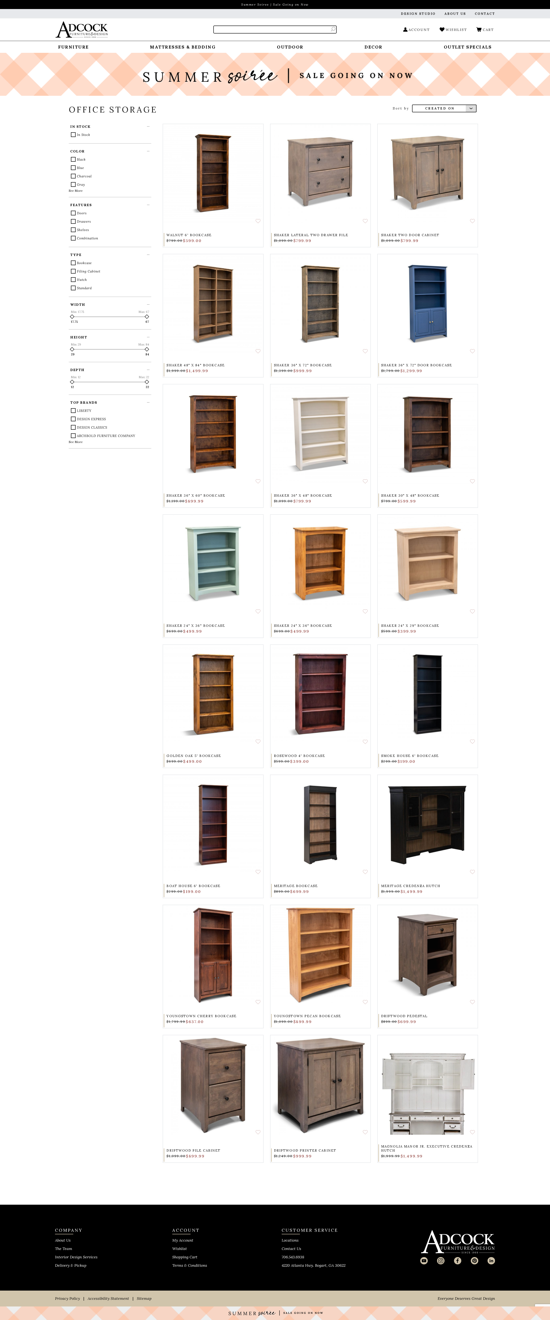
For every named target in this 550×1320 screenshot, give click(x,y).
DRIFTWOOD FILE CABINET (193, 1150)
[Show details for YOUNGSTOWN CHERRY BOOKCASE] (213, 955)
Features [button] (81, 205)
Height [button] (78, 337)
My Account (182, 1240)
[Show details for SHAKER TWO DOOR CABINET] (427, 174)
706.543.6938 (293, 1257)
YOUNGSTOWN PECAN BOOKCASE (307, 1016)
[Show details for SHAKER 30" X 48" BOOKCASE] (427, 434)
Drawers (84, 221)
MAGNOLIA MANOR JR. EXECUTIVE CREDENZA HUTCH (426, 1148)
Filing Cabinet (88, 271)
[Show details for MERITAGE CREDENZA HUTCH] (427, 825)
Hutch (82, 280)
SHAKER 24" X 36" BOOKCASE (196, 626)
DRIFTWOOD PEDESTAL (404, 1016)
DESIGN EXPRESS (91, 419)
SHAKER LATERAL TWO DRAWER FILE (311, 235)
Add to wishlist (258, 221)
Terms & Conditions (189, 1265)
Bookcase (84, 263)
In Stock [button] (80, 126)
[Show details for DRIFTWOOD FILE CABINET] (213, 1085)
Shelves (83, 230)
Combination (87, 238)
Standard (84, 288)
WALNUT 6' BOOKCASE (189, 235)
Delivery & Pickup (70, 1265)
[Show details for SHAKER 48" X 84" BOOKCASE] (213, 304)
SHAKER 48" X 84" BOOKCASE (196, 365)
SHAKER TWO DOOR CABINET (410, 235)
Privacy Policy (67, 1298)
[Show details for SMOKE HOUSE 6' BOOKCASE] (427, 695)
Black (81, 159)
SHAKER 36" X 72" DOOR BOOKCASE (416, 365)
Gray (81, 185)
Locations (290, 1240)
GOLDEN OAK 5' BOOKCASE (194, 756)
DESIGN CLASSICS (92, 427)
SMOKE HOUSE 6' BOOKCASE (410, 756)
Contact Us (291, 1248)
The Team (63, 1248)
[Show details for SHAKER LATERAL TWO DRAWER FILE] (320, 174)
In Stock (83, 135)
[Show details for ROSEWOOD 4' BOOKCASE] (320, 695)
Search (333, 29)
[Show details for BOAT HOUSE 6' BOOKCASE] (213, 825)
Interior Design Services (76, 1257)
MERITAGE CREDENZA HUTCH (410, 886)
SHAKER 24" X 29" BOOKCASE (410, 626)
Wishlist (179, 1248)
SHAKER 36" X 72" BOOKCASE (303, 365)
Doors (82, 213)
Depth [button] (77, 370)
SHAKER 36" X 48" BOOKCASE (303, 495)
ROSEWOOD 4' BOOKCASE (299, 756)
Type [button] (75, 255)
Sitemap (144, 1298)
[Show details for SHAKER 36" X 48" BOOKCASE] (320, 434)
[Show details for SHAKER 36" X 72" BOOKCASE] (320, 304)
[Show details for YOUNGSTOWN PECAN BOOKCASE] (320, 955)
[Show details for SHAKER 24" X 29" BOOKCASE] (427, 564)
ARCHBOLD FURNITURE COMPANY (106, 436)
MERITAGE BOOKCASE (296, 886)
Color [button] (77, 151)
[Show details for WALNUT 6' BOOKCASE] (213, 174)
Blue (80, 168)
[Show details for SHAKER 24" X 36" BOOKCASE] (213, 564)
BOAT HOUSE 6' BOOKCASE (193, 886)
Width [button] (77, 304)
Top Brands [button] (83, 402)
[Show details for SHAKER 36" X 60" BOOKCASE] (213, 434)
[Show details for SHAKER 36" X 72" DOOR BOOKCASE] (427, 304)
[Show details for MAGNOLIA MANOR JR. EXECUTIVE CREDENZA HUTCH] (427, 1085)
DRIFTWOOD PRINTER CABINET (305, 1150)
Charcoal (84, 176)
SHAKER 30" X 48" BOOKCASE (410, 495)
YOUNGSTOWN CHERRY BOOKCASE (202, 1016)
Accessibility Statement (108, 1298)
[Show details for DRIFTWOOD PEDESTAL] (427, 955)
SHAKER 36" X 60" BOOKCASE (196, 495)
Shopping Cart (184, 1257)
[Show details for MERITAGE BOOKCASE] (320, 825)
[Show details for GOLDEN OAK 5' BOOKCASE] (213, 695)
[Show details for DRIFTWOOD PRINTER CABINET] (320, 1085)
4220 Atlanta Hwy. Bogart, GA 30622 (313, 1265)
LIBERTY (84, 411)
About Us (63, 1240)
